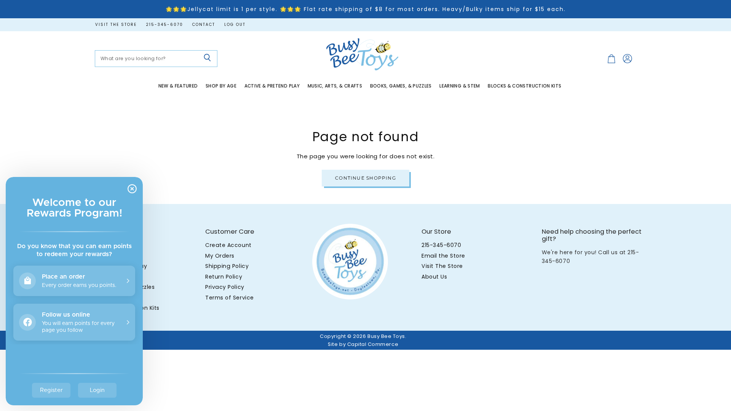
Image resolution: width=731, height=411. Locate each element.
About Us (434, 276)
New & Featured (178, 86)
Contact (203, 24)
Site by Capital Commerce (363, 344)
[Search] (207, 58)
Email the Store (443, 256)
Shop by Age (221, 86)
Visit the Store (116, 24)
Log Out (235, 24)
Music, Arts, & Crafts (335, 86)
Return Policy (223, 276)
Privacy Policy (224, 287)
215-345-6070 (164, 24)
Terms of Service (229, 297)
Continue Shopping (365, 178)
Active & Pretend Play (272, 86)
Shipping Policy (227, 266)
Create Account (228, 245)
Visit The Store (442, 266)
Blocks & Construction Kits (524, 86)
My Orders (220, 256)
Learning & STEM (459, 86)
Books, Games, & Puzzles (401, 86)
